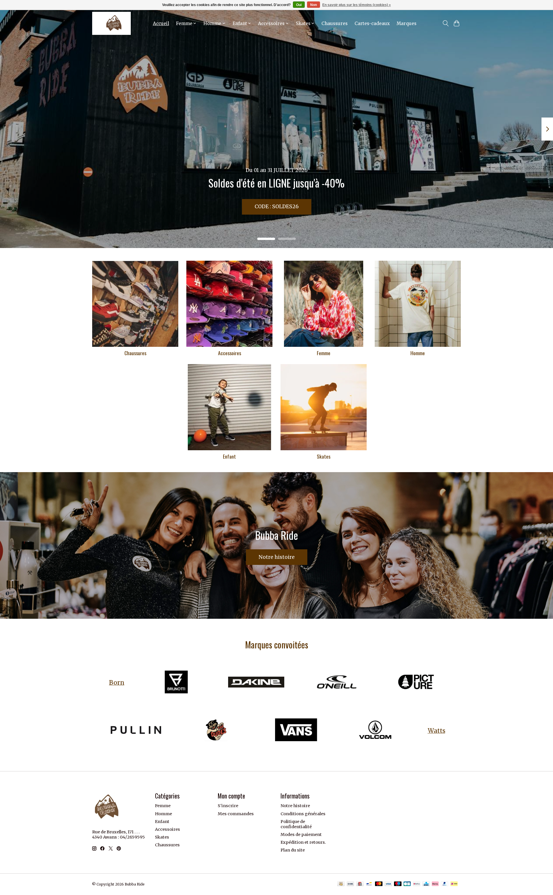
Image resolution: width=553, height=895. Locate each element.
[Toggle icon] (445, 23)
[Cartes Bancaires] (407, 884)
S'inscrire (228, 805)
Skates (323, 456)
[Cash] (340, 884)
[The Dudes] (216, 731)
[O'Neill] (336, 683)
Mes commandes (236, 813)
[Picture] (416, 683)
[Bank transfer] (350, 884)
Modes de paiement (301, 834)
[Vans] (296, 731)
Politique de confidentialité (296, 824)
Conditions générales (303, 813)
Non (313, 5)
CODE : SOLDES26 (277, 206)
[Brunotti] (176, 683)
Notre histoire (277, 557)
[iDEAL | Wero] (454, 884)
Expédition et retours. (303, 842)
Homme (417, 353)
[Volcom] (376, 731)
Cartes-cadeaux (372, 23)
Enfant (229, 456)
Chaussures (334, 23)
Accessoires (229, 353)
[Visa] (388, 884)
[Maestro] (398, 884)
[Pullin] (136, 731)
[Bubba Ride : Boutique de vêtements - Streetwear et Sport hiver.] (111, 23)
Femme (323, 353)
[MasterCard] (378, 884)
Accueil (161, 23)
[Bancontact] (369, 884)
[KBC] (426, 884)
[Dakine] (256, 683)
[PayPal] (444, 884)
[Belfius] (416, 884)
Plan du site (293, 850)
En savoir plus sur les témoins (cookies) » (356, 5)
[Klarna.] (435, 884)
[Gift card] (359, 884)
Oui (299, 5)
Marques (406, 23)
